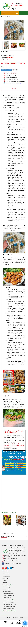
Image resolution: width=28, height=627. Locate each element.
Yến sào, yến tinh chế (8, 595)
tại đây (20, 83)
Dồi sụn (7, 526)
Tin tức (5, 580)
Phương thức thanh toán (9, 604)
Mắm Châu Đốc (7, 591)
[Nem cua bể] (14, 30)
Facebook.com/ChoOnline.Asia (13, 563)
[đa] (6, 45)
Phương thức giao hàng (9, 606)
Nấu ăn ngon (6, 576)
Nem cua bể (7, 16)
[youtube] (6, 567)
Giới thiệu (5, 572)
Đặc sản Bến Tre (7, 597)
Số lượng (3, 66)
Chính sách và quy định (9, 602)
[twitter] (8, 567)
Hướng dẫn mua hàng (8, 608)
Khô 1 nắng (6, 589)
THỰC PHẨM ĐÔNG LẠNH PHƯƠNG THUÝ (12, 545)
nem (12, 533)
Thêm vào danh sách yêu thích (13, 70)
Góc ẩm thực (6, 574)
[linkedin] (11, 567)
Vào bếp (5, 582)
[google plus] (3, 567)
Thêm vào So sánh (16, 70)
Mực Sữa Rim (21, 526)
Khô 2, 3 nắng (6, 587)
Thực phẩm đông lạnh (9, 593)
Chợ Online (12, 547)
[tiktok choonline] (13, 567)
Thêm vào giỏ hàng (6, 69)
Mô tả (14, 88)
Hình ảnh (5, 578)
